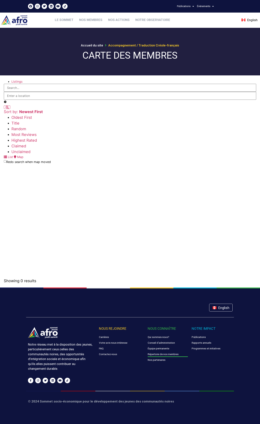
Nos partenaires (156, 359)
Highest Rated (24, 140)
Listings (16, 81)
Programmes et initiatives (206, 348)
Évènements (203, 6)
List (10, 157)
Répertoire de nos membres (163, 354)
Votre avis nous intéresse (113, 342)
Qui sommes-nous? (158, 337)
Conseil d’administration (161, 342)
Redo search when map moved (28, 161)
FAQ (101, 348)
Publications (184, 6)
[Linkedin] (51, 6)
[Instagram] (37, 6)
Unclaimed (20, 151)
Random (18, 129)
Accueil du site (92, 45)
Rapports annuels (201, 342)
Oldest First (21, 117)
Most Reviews (24, 134)
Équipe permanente (158, 348)
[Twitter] (44, 6)
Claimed (18, 146)
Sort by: (23, 111)
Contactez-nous (108, 354)
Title (15, 123)
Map (19, 157)
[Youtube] (58, 6)
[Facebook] (30, 6)
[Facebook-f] (30, 380)
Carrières (104, 337)
